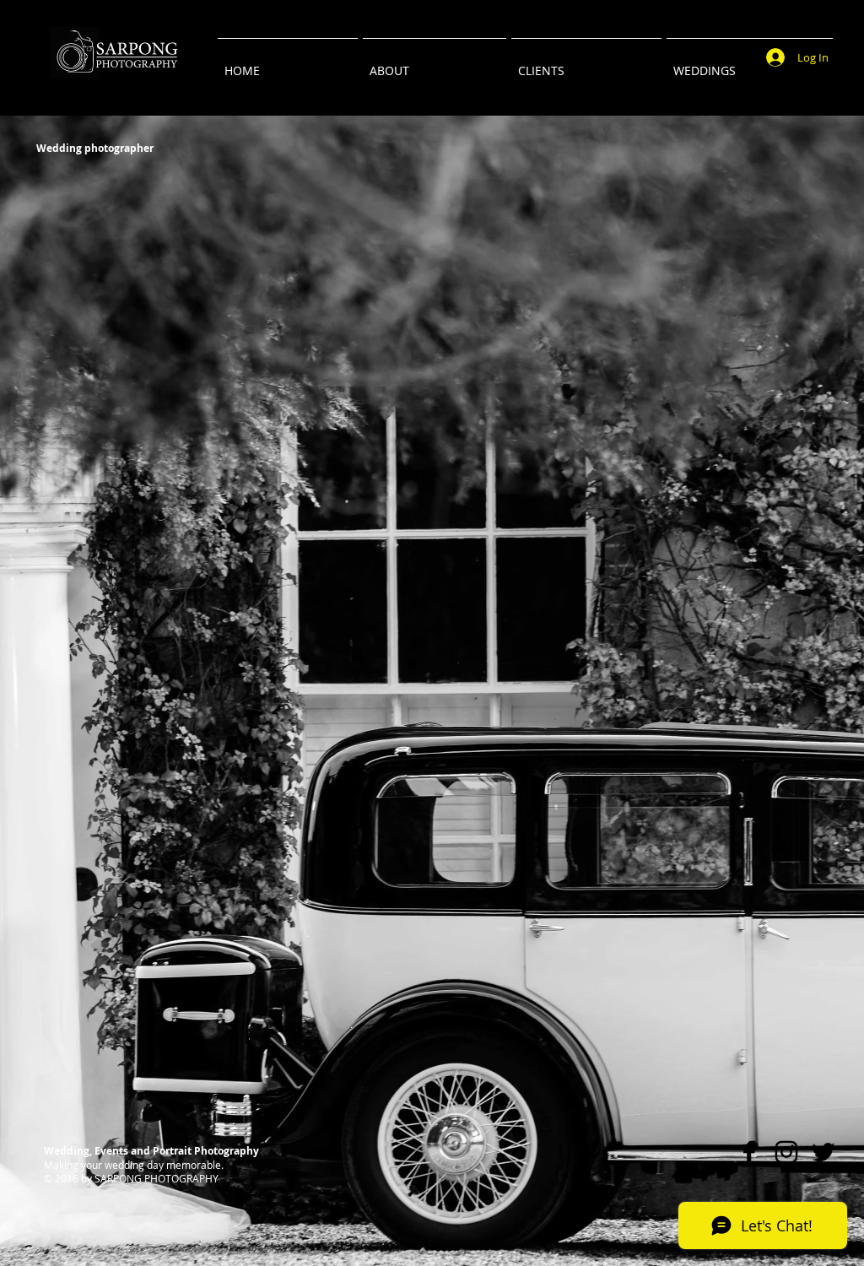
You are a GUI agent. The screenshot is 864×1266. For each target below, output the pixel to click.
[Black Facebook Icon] (749, 1152)
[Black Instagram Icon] (786, 1152)
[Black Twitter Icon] (823, 1152)
